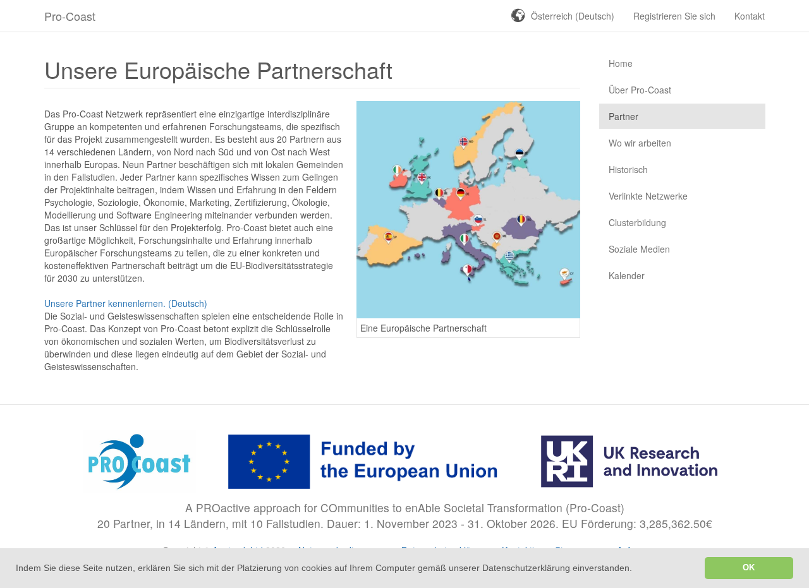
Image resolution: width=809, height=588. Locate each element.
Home (621, 63)
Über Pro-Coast (640, 89)
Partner (623, 116)
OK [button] (749, 567)
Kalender (627, 275)
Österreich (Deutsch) (572, 15)
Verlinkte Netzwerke (648, 195)
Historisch (628, 169)
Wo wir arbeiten (640, 142)
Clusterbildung (637, 222)
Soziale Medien (639, 249)
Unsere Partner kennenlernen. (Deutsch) (125, 303)
